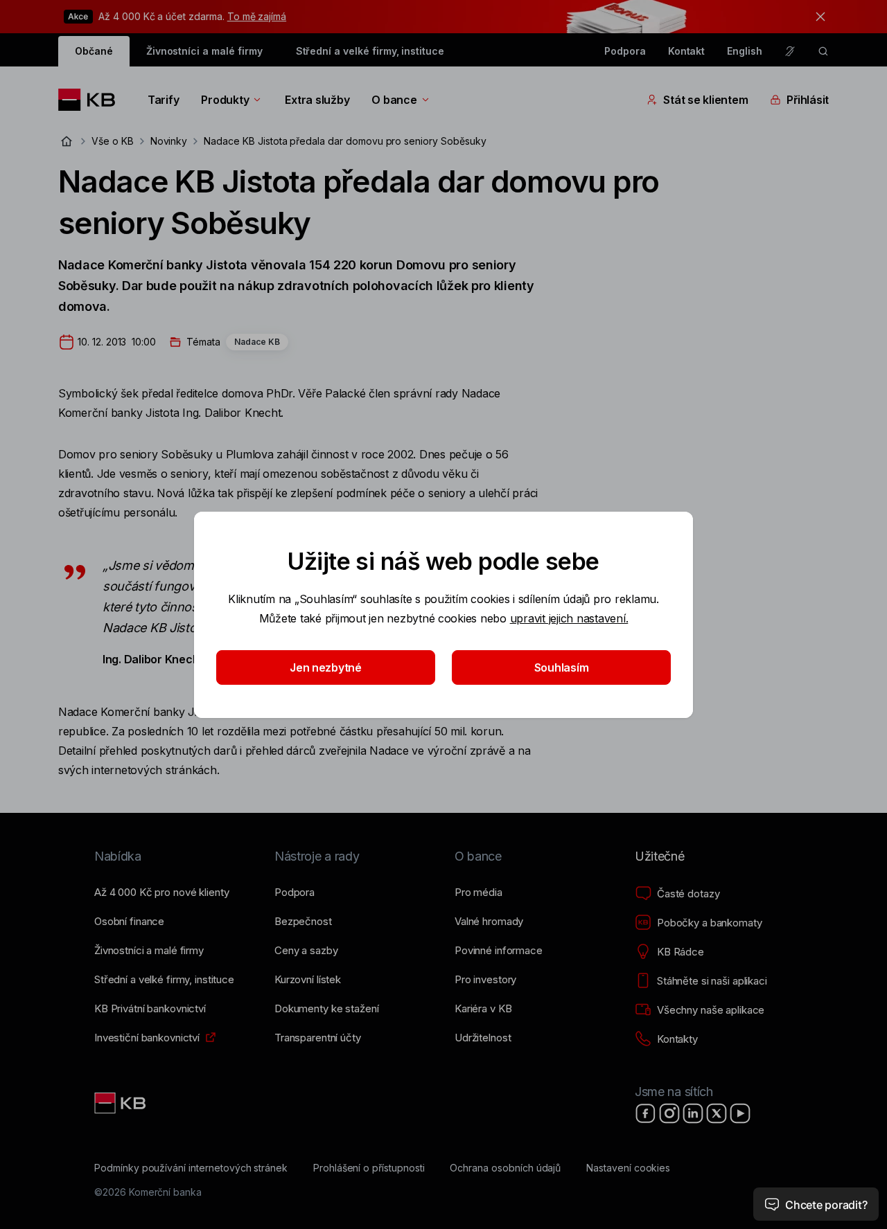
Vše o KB (112, 141)
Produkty (225, 100)
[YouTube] (740, 1113)
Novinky (169, 141)
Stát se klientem (705, 100)
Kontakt (686, 51)
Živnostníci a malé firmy (204, 51)
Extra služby (317, 100)
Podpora (625, 51)
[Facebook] (646, 1113)
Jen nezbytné (326, 667)
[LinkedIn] (693, 1113)
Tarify (163, 100)
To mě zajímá (256, 16)
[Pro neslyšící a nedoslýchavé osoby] (790, 51)
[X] (716, 1113)
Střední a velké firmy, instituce (370, 51)
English (744, 51)
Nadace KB (257, 342)
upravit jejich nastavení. (569, 618)
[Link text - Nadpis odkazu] (121, 1103)
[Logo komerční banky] (91, 100)
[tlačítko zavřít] (817, 16)
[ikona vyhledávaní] (823, 51)
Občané (94, 51)
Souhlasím (561, 667)
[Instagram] (669, 1113)
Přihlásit (808, 100)
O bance (393, 100)
